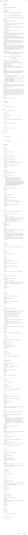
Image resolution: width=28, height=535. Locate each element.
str (4, 490)
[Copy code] (23, 75)
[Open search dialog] (24, 1)
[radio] (23, 533)
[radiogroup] (24, 533)
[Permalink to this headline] (7, 4)
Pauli (4, 190)
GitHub (4, 8)
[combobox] (19, 533)
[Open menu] (1, 1)
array (5, 506)
